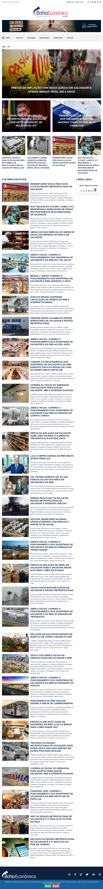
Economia (31, 38)
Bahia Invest (44, 38)
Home (4, 46)
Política (19, 38)
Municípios (58, 38)
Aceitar (48, 886)
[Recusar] (100, 884)
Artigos (70, 38)
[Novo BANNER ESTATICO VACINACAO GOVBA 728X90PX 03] (51, 26)
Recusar (55, 886)
